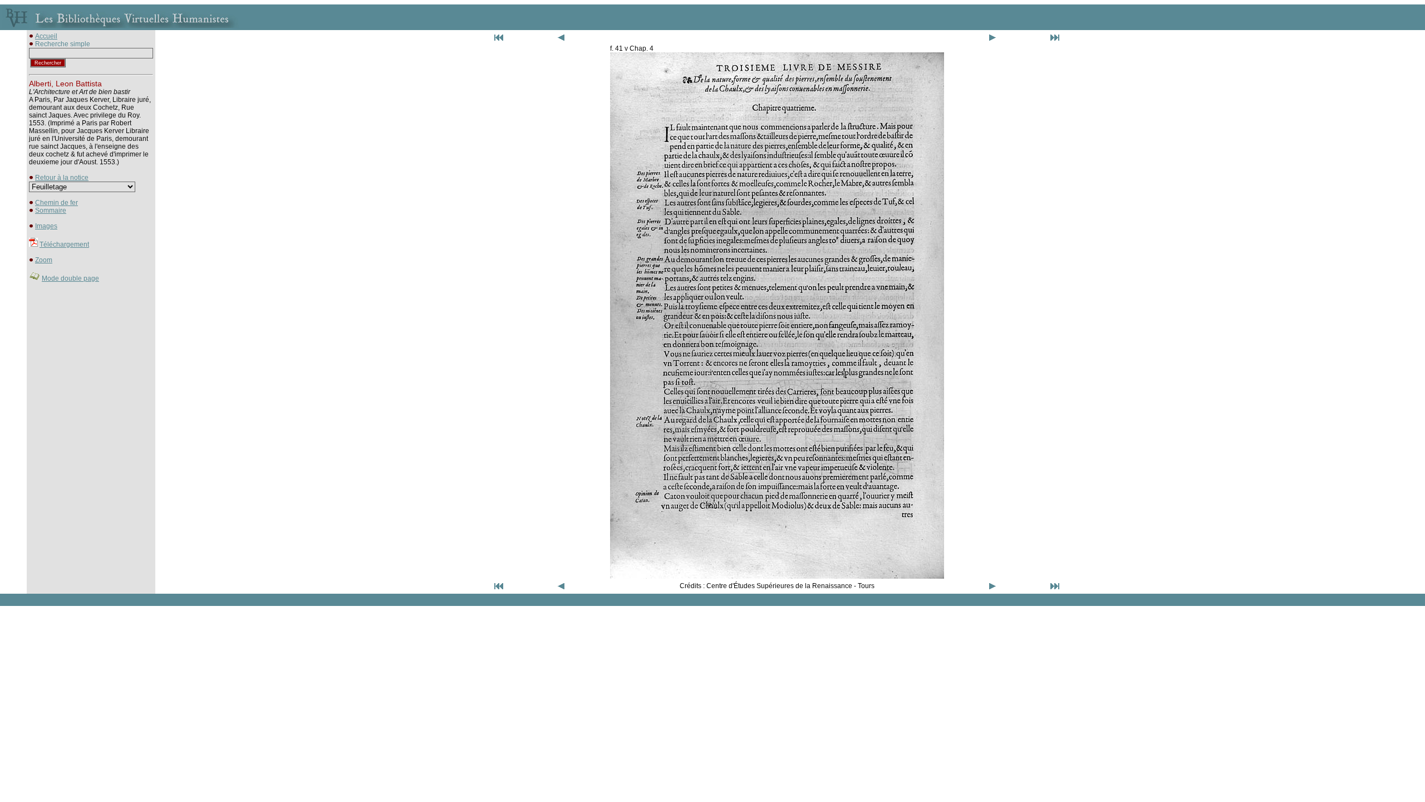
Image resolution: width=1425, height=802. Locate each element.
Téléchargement (64, 244)
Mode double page (70, 278)
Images (46, 226)
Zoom (43, 260)
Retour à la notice (62, 178)
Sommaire (50, 210)
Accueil (46, 36)
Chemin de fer (56, 203)
